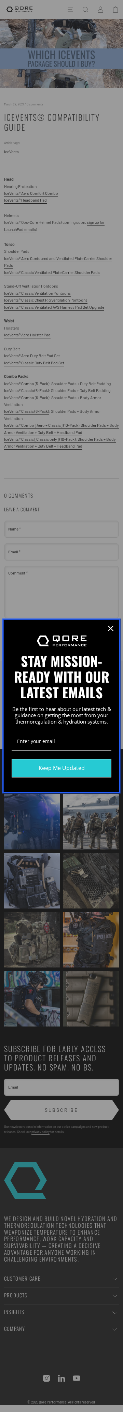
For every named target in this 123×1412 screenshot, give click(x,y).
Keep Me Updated (62, 768)
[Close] (110, 628)
